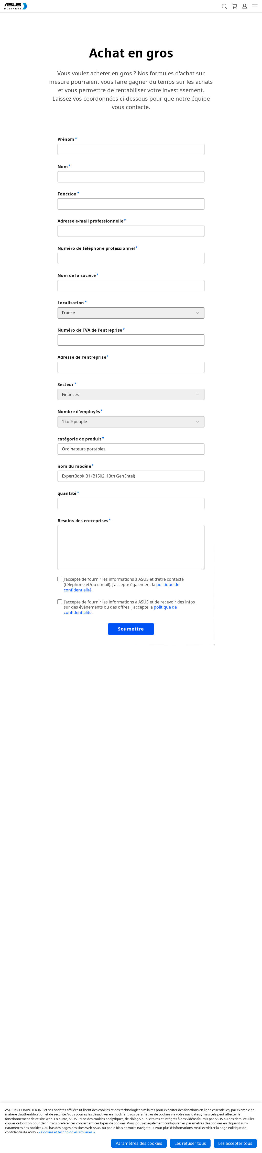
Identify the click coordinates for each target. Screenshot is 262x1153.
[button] (224, 6)
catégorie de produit (80, 439)
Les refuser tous (190, 1143)
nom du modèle (74, 466)
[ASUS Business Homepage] (16, 6)
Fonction (67, 194)
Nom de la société (77, 275)
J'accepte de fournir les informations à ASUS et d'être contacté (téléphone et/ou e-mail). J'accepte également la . (124, 584)
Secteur (66, 384)
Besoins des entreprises (83, 520)
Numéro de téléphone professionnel (96, 248)
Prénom (66, 139)
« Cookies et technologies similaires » (67, 1132)
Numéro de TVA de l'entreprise (90, 330)
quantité (67, 493)
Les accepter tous (235, 1143)
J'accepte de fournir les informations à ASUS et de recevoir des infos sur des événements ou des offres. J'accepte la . (129, 607)
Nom (63, 166)
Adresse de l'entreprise (82, 357)
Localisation (71, 303)
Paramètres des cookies (139, 1143)
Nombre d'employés (79, 411)
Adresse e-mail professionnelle (90, 221)
